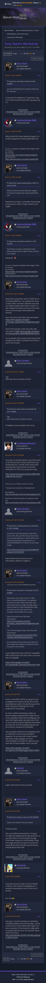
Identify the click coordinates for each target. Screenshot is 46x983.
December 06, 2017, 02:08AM (14, 294)
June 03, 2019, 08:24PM (12, 780)
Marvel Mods (11, 17)
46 (27, 53)
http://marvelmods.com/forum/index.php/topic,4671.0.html (25, 494)
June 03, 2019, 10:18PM (12, 811)
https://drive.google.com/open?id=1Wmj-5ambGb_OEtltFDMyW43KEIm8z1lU (23, 332)
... (23, 53)
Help (13, 974)
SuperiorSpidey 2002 (26, 120)
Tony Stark (22, 63)
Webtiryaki (26, 977)
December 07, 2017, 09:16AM (14, 455)
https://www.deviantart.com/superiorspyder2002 (21, 159)
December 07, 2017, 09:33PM (14, 582)
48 (34, 53)
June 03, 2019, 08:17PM (12, 694)
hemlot (20, 768)
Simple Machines (29, 979)
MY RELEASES (23, 110)
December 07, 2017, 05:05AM (14, 403)
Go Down (7, 54)
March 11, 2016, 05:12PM (13, 131)
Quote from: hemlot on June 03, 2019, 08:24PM (24, 817)
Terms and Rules (21, 974)
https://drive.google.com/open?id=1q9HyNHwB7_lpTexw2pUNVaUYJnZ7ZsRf (23, 663)
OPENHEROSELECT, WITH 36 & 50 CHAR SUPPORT (23, 112)
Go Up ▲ (31, 974)
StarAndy (21, 865)
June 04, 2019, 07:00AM (12, 876)
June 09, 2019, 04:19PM (12, 916)
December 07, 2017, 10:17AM (14, 520)
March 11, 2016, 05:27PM (13, 177)
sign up (19, 5)
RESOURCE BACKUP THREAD (23, 114)
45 (25, 53)
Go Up (6, 959)
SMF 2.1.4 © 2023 (17, 979)
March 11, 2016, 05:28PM (13, 235)
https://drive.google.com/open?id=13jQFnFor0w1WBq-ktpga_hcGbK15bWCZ (22, 749)
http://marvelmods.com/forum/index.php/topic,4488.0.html (25, 503)
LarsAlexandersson (26, 443)
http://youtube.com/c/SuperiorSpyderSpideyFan (21, 155)
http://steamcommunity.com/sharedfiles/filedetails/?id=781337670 (23, 475)
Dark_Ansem (23, 360)
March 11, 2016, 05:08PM (13, 75)
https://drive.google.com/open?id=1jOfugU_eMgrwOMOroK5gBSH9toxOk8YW (23, 322)
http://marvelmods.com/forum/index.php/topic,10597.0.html (23, 936)
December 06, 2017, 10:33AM (14, 372)
